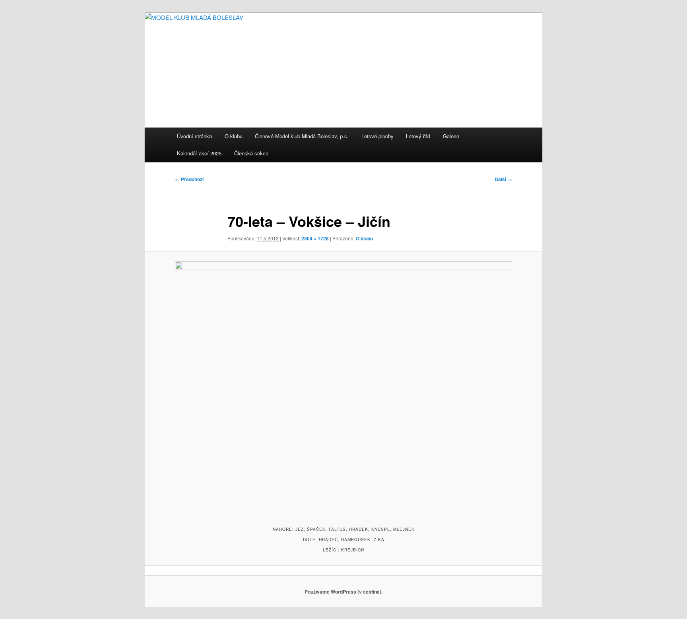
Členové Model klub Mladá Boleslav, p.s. (302, 136)
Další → (503, 179)
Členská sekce (251, 153)
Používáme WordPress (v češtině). (343, 591)
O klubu (234, 136)
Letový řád (418, 136)
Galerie (451, 136)
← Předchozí (189, 179)
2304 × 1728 (315, 238)
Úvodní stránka (194, 136)
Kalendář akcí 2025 (199, 153)
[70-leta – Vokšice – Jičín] (343, 387)
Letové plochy (377, 136)
